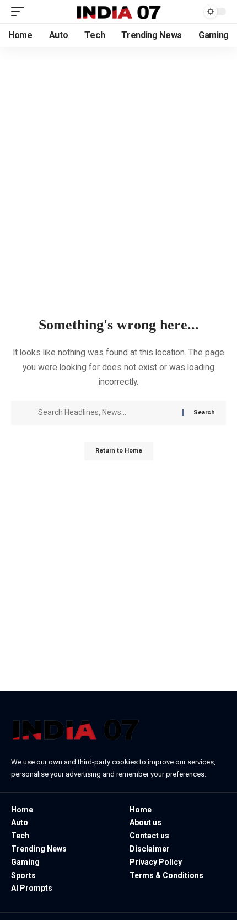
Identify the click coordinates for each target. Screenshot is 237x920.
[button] (20, 11)
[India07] (118, 12)
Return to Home (118, 450)
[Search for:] (106, 413)
